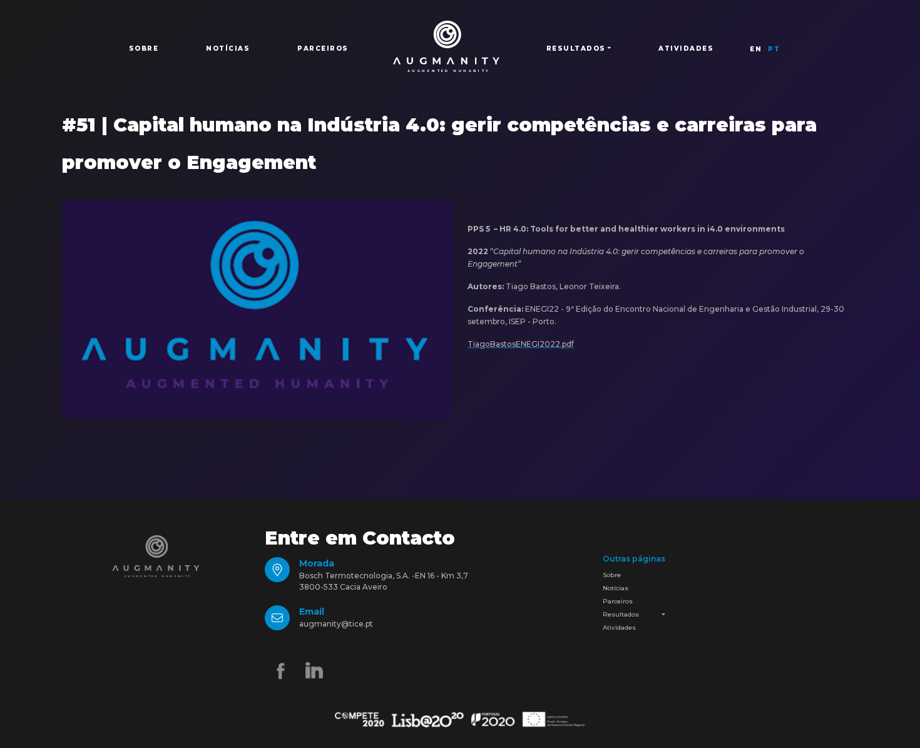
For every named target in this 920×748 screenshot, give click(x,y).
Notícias (228, 48)
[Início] (446, 46)
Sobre (144, 48)
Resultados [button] (576, 48)
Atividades (685, 48)
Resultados (621, 614)
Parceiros (323, 48)
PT (774, 49)
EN (756, 49)
